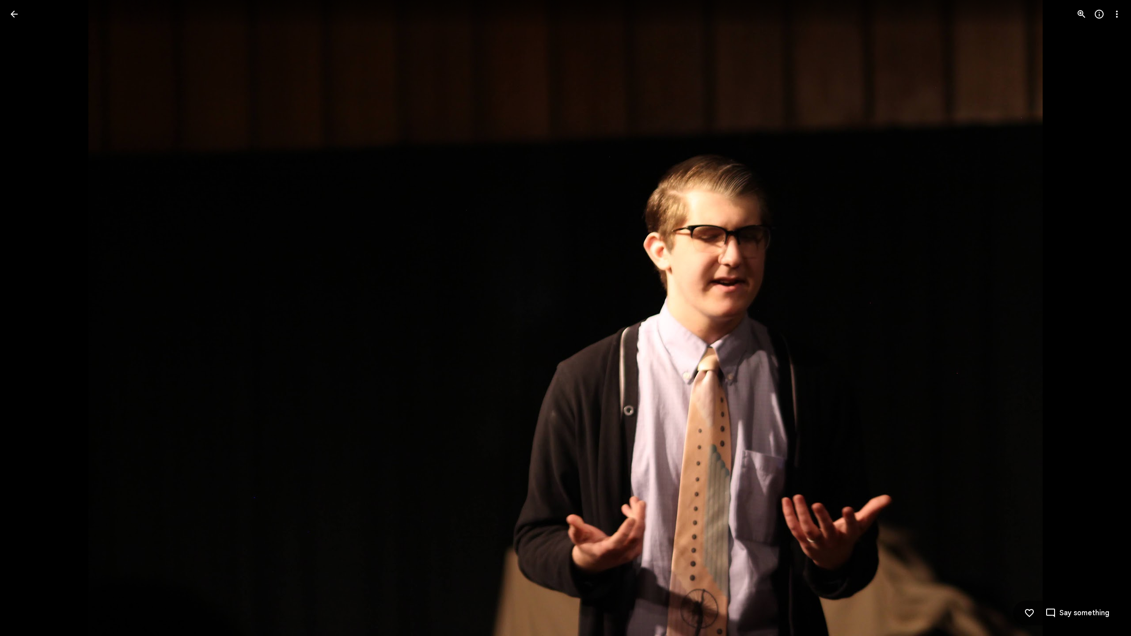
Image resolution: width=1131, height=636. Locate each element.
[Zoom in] (1081, 14)
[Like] (1029, 613)
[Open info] (1099, 14)
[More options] (1117, 14)
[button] (24, 318)
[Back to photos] (14, 14)
